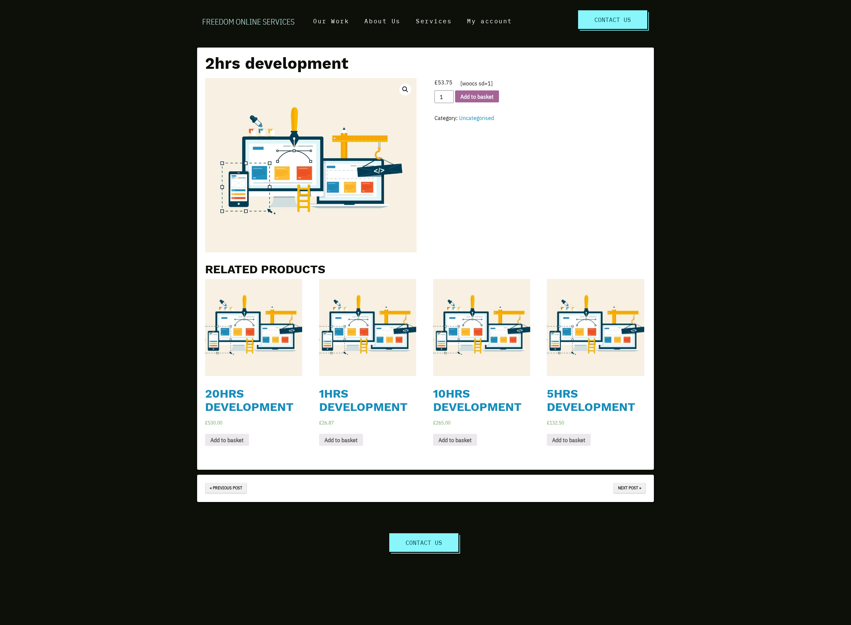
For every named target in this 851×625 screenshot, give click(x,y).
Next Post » (629, 487)
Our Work (331, 21)
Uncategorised (476, 117)
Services (434, 21)
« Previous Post (226, 487)
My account (489, 21)
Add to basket (477, 96)
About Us (382, 21)
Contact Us (612, 19)
